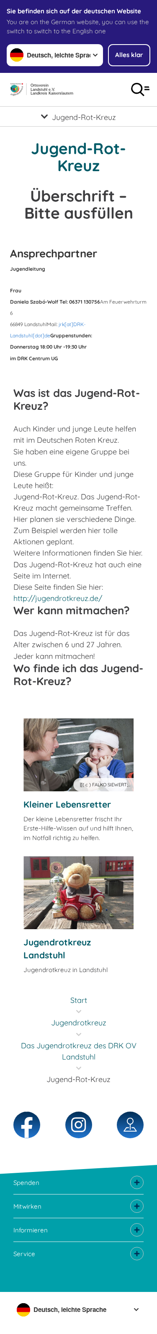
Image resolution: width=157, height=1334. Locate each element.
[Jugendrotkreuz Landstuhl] (78, 892)
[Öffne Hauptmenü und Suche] (140, 90)
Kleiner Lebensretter (67, 804)
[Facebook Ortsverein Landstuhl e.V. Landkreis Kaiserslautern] (26, 1125)
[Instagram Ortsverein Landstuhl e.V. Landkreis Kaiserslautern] (78, 1125)
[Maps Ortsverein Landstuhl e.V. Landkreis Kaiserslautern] (130, 1125)
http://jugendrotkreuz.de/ (57, 598)
